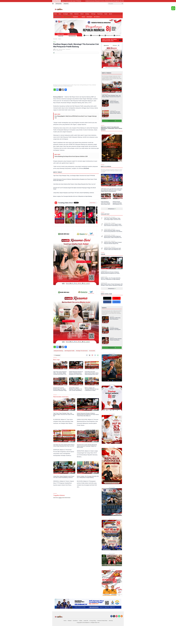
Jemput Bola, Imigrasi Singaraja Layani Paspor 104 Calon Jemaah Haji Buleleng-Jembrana (73, 192)
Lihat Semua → (93, 202)
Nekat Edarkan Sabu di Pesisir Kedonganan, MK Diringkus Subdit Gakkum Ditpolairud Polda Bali (112, 284)
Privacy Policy (93, 620)
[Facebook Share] (87, 355)
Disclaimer (75, 620)
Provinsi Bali (92, 350)
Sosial (105, 13)
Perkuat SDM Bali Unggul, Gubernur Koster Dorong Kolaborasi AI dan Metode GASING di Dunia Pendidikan (113, 231)
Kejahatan (75, 16)
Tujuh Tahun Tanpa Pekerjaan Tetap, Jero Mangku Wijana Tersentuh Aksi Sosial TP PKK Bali (74, 175)
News (60, 13)
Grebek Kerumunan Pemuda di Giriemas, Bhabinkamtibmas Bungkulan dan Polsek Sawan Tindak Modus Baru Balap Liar (75, 180)
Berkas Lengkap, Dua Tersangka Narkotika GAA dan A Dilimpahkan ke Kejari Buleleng (72, 196)
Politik (71, 13)
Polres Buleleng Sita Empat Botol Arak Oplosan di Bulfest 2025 (71, 156)
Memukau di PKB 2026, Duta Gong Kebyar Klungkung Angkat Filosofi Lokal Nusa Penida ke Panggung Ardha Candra (115, 318)
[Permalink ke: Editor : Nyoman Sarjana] (54, 49)
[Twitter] (114, 616)
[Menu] (53, 3)
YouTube (116, 298)
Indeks (80, 620)
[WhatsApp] (119, 616)
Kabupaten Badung (58, 350)
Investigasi (65, 13)
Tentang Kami (58, 3)
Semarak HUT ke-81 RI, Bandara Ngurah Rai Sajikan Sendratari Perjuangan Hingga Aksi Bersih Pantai (74, 188)
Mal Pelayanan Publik (69, 350)
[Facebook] (111, 616)
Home (55, 13)
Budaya (87, 13)
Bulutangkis (89, 16)
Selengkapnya (111, 120)
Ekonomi (76, 13)
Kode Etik (86, 620)
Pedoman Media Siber (102, 620)
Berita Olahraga (67, 16)
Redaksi (70, 620)
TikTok (107, 298)
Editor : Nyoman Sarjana (60, 49)
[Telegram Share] (95, 355)
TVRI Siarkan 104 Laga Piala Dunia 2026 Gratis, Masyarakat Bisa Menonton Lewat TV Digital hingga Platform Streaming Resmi (112, 190)
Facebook (107, 301)
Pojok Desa (100, 13)
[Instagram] (116, 616)
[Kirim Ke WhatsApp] (98, 355)
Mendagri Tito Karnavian (82, 350)
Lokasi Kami (116, 301)
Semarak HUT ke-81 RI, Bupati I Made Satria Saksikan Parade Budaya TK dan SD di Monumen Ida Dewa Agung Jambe (113, 225)
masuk (60, 497)
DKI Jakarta (97, 16)
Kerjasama (66, 3)
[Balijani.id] (58, 8)
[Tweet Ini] (90, 355)
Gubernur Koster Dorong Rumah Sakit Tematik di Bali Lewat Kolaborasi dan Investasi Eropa (112, 249)
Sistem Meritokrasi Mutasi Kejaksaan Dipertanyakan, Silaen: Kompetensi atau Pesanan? (113, 237)
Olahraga (93, 13)
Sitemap (111, 620)
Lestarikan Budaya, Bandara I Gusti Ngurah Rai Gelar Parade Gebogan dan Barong (115, 329)
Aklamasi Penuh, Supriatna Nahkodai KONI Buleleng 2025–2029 (117, 203)
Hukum (82, 13)
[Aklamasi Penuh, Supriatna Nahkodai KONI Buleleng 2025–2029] (118, 196)
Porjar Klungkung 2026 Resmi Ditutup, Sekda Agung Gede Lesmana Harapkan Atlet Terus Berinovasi (106, 203)
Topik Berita (68, 49)
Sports (110, 13)
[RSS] (122, 616)
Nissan (83, 16)
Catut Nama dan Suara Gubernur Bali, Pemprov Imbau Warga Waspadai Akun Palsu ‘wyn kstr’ (104, 1)
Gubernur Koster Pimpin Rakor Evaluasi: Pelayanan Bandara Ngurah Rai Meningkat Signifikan (113, 243)
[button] (122, 3)
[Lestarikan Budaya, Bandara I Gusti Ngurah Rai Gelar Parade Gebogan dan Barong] (105, 331)
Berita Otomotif (57, 16)
